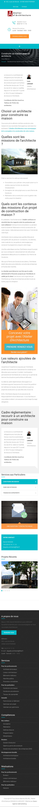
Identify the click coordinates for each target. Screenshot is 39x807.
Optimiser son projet (9, 704)
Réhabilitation (7, 736)
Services (15, 7)
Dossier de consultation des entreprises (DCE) (17, 749)
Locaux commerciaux (10, 672)
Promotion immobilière (10, 681)
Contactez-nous (9, 632)
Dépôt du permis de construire (12, 746)
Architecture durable (9, 758)
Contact (24, 7)
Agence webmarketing (19, 804)
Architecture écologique (10, 755)
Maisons (6, 788)
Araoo (35, 801)
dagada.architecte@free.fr (11, 547)
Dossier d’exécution (9, 743)
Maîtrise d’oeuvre (8, 730)
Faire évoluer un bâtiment (11, 701)
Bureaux (5, 775)
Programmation (8, 733)
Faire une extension (10, 487)
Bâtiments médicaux (9, 675)
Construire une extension (11, 691)
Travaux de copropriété (11, 493)
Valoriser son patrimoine (11, 707)
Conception (6, 724)
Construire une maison (11, 481)
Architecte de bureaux (10, 669)
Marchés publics (8, 678)
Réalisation (6, 727)
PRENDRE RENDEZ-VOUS (19, 36)
